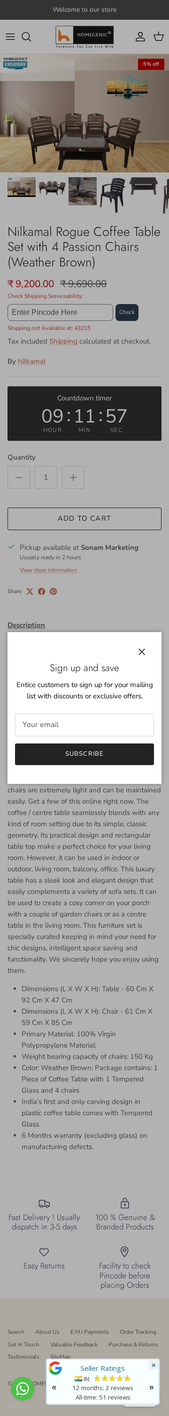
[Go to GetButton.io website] (23, 1406)
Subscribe (84, 754)
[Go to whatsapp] (22, 1388)
